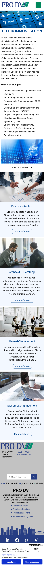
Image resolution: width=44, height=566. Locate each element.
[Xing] (36, 540)
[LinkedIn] (8, 540)
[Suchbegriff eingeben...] (34, 477)
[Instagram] (27, 540)
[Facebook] (17, 540)
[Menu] (38, 5)
